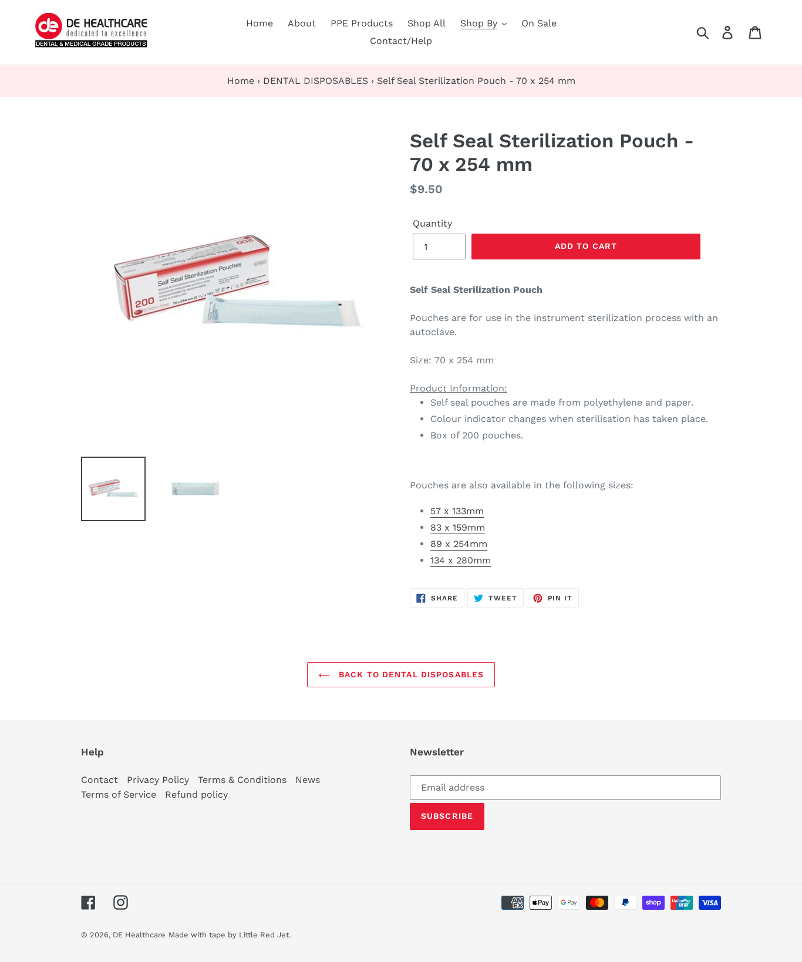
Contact (99, 779)
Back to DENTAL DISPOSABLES (410, 674)
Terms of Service (118, 794)
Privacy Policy (158, 779)
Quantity (432, 223)
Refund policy (196, 794)
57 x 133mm (457, 511)
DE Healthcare (139, 934)
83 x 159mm (457, 527)
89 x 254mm (458, 543)
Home (240, 80)
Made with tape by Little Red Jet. (230, 934)
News (307, 779)
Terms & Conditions (242, 779)
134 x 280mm (460, 560)
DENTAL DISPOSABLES (315, 80)
